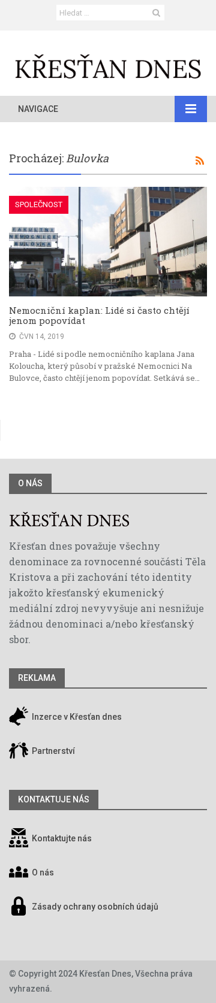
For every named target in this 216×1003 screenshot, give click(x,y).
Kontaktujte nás (62, 839)
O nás (30, 483)
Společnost (38, 204)
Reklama (37, 678)
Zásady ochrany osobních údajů (95, 907)
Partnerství (52, 751)
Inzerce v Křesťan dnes (76, 717)
